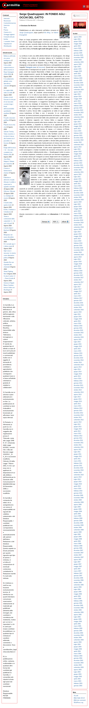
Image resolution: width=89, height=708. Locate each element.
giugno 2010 (77, 481)
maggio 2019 (78, 236)
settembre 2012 (79, 420)
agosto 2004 (78, 642)
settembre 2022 (79, 144)
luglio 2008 (77, 534)
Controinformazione (10, 23)
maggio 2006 (78, 594)
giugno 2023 (77, 124)
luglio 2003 (77, 672)
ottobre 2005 (78, 610)
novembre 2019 (78, 222)
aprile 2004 (77, 651)
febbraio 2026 (78, 50)
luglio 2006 (77, 589)
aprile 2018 (77, 266)
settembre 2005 (79, 612)
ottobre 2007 (78, 555)
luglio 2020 (77, 204)
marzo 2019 (77, 241)
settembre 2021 (79, 172)
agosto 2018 (78, 257)
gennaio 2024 (78, 108)
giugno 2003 (77, 674)
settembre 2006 (79, 585)
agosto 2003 (78, 669)
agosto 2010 (78, 477)
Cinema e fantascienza (8, 170)
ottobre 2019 (78, 225)
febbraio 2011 (78, 463)
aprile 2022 (77, 156)
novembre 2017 (78, 277)
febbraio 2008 (78, 546)
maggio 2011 (78, 456)
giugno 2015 (77, 344)
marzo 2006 (77, 598)
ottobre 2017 (78, 280)
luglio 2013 (77, 397)
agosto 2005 (78, 614)
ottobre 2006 (78, 582)
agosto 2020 (78, 202)
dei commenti (80, 700)
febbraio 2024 (78, 105)
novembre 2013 (78, 387)
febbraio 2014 (78, 381)
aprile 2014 (77, 376)
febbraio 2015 (78, 353)
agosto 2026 (78, 37)
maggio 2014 (78, 374)
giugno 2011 (77, 454)
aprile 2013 (77, 403)
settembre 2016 (79, 309)
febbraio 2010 (78, 491)
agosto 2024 (78, 92)
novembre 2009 (78, 497)
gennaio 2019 (78, 245)
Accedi (76, 695)
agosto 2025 (78, 64)
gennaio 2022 (78, 163)
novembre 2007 (78, 553)
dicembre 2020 (78, 193)
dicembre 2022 (78, 138)
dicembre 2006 (78, 578)
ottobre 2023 (78, 115)
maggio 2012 (78, 429)
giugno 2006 (77, 591)
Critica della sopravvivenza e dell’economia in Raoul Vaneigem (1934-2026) (9, 69)
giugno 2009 (77, 509)
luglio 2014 (77, 369)
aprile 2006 (77, 596)
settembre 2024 (79, 89)
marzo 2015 (77, 351)
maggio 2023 (78, 126)
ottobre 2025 (78, 60)
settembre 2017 (79, 282)
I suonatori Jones (9, 41)
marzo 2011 (77, 461)
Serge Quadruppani (26, 32)
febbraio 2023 (78, 133)
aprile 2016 (77, 321)
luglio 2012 (77, 424)
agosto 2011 (77, 449)
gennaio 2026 (78, 53)
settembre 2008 (79, 530)
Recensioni (41, 20)
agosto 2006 (78, 587)
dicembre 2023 (78, 110)
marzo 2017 (77, 296)
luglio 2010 (77, 479)
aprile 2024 (77, 101)
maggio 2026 (78, 44)
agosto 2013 (78, 394)
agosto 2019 (78, 229)
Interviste (7, 25)
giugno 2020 (77, 206)
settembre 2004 (79, 640)
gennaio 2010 (78, 493)
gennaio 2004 (78, 658)
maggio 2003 (78, 676)
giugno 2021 (77, 179)
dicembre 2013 (78, 385)
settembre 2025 (79, 62)
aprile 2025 (77, 73)
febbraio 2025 (78, 78)
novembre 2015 (78, 332)
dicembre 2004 (78, 633)
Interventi (7, 18)
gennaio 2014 (78, 383)
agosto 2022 (78, 147)
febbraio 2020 (78, 215)
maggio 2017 (78, 291)
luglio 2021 (77, 177)
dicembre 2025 (78, 55)
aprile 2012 (77, 431)
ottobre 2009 (78, 500)
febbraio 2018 (78, 271)
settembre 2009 (79, 502)
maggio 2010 (78, 484)
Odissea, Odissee (9, 191)
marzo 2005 (77, 626)
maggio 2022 (78, 154)
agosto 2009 (78, 504)
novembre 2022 (78, 140)
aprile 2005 (77, 624)
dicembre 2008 (78, 523)
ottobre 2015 (78, 335)
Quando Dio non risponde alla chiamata (9, 264)
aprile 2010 (77, 486)
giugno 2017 (77, 289)
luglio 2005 (77, 617)
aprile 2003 (77, 679)
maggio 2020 (78, 209)
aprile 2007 (77, 569)
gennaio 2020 (78, 218)
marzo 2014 (77, 378)
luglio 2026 (77, 39)
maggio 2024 (78, 99)
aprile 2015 (77, 348)
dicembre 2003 (78, 660)
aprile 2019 (77, 238)
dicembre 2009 (78, 495)
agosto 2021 (78, 174)
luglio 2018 (77, 259)
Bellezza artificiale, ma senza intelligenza (10, 58)
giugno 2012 (77, 426)
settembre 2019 (79, 227)
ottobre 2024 (78, 87)
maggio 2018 (78, 264)
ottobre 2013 (78, 390)
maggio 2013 (78, 401)
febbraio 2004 (78, 656)
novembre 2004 (78, 635)
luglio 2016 (77, 314)
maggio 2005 (78, 621)
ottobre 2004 (78, 637)
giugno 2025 (77, 69)
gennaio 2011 (78, 465)
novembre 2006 (78, 580)
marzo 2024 (77, 103)
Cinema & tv (8, 32)
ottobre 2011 (78, 445)
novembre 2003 (78, 663)
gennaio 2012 (78, 438)
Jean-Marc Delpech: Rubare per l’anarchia (9, 161)
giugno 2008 (77, 536)
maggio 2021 (78, 181)
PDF (55, 221)
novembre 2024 (78, 85)
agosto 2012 (78, 422)
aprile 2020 (77, 211)
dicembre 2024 (78, 83)
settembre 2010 (79, 475)
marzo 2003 (77, 681)
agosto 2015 (78, 339)
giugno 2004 (77, 647)
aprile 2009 (77, 514)
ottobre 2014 (78, 362)
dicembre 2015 (78, 330)
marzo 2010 (77, 488)
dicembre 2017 (78, 275)
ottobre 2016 (78, 307)
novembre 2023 (78, 112)
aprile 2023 (77, 128)
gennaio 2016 (78, 328)
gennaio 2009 (78, 520)
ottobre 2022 (78, 142)
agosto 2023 (78, 119)
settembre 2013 (79, 392)
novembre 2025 (78, 57)
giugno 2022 (77, 151)
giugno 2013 (77, 399)
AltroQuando (8, 46)
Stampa (45, 221)
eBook (64, 221)
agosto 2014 (78, 367)
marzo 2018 (77, 268)
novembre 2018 (78, 250)
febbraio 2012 (78, 436)
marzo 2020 (77, 213)
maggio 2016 (78, 319)
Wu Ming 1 (48, 32)
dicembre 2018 (78, 248)
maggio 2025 (78, 71)
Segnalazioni (8, 44)
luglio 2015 (77, 342)
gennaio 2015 (78, 355)
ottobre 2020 (78, 197)
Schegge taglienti (9, 34)
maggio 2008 (78, 539)
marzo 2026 (77, 48)
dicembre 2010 (78, 468)
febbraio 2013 (78, 408)
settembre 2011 (78, 447)
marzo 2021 (77, 186)
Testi (5, 27)
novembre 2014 (78, 360)
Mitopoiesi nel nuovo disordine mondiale (9, 237)
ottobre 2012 (78, 417)
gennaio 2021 (78, 190)
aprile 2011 (77, 459)
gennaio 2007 (78, 575)
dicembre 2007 (78, 550)
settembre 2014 (79, 365)
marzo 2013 (77, 406)
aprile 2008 (77, 541)
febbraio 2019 (78, 243)
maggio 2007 (78, 566)
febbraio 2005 (78, 628)
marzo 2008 (77, 543)
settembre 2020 (79, 199)
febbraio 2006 (78, 601)
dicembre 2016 (78, 303)
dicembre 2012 (78, 413)
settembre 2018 (79, 254)
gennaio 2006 (78, 603)
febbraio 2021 (78, 188)
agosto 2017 (78, 284)
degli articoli (79, 698)
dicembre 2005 (78, 605)
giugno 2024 (77, 96)
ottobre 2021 (78, 170)
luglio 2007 (77, 562)
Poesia (6, 30)
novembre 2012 (78, 415)
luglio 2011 (77, 452)
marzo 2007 (77, 571)
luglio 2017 (77, 287)
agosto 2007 (78, 559)
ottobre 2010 (78, 472)
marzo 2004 (77, 653)
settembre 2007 (79, 557)
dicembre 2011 (78, 440)
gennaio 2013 (78, 410)
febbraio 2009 (78, 518)
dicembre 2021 (78, 165)
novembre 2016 (78, 305)
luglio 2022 (77, 149)
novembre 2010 (78, 470)
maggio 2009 (78, 511)
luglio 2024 (77, 94)
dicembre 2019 (78, 220)
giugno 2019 (77, 234)
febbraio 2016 (78, 326)
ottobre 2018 (78, 252)
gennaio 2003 (78, 685)
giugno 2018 (77, 261)
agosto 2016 (78, 312)
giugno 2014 (77, 371)
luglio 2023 (77, 121)
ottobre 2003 (78, 665)
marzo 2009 (77, 516)
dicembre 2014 (78, 358)
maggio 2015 (78, 346)
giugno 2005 (77, 619)
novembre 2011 (78, 442)
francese (41, 67)
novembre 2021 (78, 167)
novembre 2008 (78, 525)
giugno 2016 (77, 316)
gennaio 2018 (78, 273)
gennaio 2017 (78, 300)
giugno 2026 (77, 41)
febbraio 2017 (78, 298)
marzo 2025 (77, 76)
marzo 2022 (77, 158)
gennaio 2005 (78, 630)
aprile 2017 (77, 293)
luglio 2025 (77, 66)
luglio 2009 (77, 507)
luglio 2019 (77, 232)
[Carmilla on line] (44, 5)
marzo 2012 (77, 433)
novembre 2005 (78, 608)
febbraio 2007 (78, 573)
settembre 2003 (79, 667)
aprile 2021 (77, 183)
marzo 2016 (77, 323)
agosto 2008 (78, 532)
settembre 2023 (79, 117)
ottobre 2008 (78, 527)
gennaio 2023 (78, 135)
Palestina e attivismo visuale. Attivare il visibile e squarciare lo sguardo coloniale (10, 182)
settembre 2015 (79, 337)
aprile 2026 (77, 46)
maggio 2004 (78, 649)
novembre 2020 (78, 195)
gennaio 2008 (78, 548)
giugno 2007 (77, 564)
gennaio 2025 (78, 80)
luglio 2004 (77, 644)
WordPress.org (78, 702)
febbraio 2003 (78, 683)
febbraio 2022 (78, 160)
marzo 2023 (77, 131)
